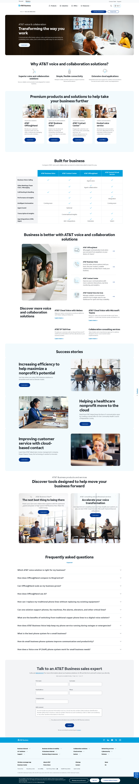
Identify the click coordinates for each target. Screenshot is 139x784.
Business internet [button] (23, 748)
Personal (21, 1)
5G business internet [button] (48, 751)
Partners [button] (104, 754)
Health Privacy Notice (65, 768)
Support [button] (20, 754)
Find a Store (46, 765)
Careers (78, 765)
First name (38, 681)
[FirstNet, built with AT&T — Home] (24, 6)
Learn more (24, 45)
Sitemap (78, 762)
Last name (72, 681)
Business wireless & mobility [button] (50, 748)
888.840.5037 (40, 673)
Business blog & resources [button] (50, 754)
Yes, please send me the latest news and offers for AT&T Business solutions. (70, 720)
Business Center (22, 765)
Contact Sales (112, 1)
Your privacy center (30, 768)
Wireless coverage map (24, 762)
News (106, 762)
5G (105, 765)
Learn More (102, 139)
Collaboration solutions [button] (80, 748)
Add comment (39, 707)
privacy (79, 730)
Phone (71, 689)
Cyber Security (77, 768)
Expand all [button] (69, 562)
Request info (113, 11)
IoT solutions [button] (21, 751)
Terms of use (20, 768)
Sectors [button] (75, 754)
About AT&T (46, 762)
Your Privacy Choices (50, 768)
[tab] (69, 570)
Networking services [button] (108, 748)
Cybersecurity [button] (106, 751)
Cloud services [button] (77, 751)
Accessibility (40, 768)
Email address (39, 689)
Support (119, 1)
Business (28, 1)
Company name (40, 698)
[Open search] (111, 5)
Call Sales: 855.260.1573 (98, 11)
